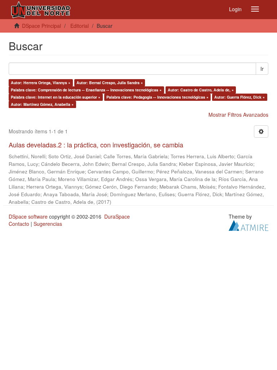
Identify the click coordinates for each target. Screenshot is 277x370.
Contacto (19, 223)
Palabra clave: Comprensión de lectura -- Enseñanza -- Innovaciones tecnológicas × (86, 89)
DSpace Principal (41, 25)
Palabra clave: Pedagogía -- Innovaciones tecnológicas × (157, 97)
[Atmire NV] (248, 224)
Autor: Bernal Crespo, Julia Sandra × (109, 82)
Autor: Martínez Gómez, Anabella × (42, 104)
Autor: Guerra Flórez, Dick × (239, 97)
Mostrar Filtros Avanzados (238, 114)
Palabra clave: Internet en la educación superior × (55, 97)
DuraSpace (117, 216)
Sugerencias (48, 223)
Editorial (79, 25)
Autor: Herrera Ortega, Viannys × (40, 82)
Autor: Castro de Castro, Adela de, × (201, 89)
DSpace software (28, 216)
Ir (262, 68)
